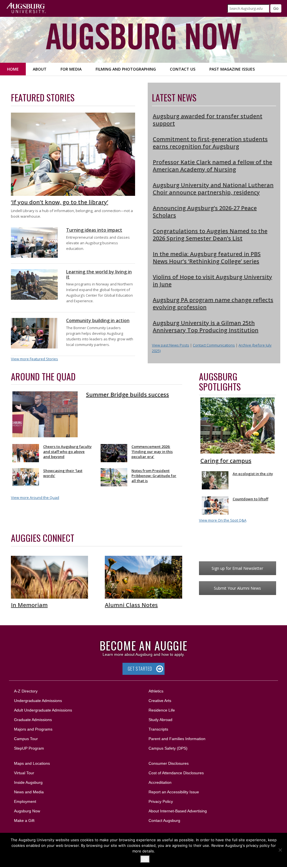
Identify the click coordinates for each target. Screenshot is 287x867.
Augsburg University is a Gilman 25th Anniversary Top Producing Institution (205, 326)
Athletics (156, 691)
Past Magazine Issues (232, 69)
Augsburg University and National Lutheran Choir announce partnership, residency (213, 188)
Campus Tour (26, 738)
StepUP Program (29, 748)
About (40, 69)
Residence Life (162, 710)
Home (13, 69)
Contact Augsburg (164, 820)
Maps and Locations (32, 763)
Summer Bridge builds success (127, 394)
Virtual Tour (24, 773)
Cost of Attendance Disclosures (176, 773)
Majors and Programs (33, 729)
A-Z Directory (26, 691)
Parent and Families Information (177, 738)
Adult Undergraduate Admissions (43, 710)
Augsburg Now (27, 811)
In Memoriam (29, 605)
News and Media (29, 792)
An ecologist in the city (253, 473)
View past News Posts (170, 345)
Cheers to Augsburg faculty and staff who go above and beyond (67, 451)
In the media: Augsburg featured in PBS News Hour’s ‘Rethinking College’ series (207, 257)
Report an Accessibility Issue (174, 792)
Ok (145, 859)
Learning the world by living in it (99, 274)
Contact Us (182, 69)
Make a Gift (24, 820)
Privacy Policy (161, 801)
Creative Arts (160, 700)
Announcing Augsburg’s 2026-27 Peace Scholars (205, 211)
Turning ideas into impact (94, 230)
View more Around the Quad (35, 497)
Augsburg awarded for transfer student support (207, 119)
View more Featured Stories (34, 358)
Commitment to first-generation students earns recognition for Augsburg (210, 142)
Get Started (140, 668)
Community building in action (97, 320)
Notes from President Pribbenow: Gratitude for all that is (153, 475)
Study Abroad (160, 719)
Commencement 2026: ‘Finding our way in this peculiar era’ (152, 451)
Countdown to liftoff (250, 498)
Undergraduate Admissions (38, 700)
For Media (71, 69)
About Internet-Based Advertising (178, 811)
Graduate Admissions (33, 719)
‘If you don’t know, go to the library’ (59, 202)
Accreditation (160, 782)
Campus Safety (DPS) (168, 748)
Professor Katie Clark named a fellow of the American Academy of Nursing (212, 165)
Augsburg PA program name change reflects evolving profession (213, 303)
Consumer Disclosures (169, 763)
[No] (280, 850)
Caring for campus (225, 460)
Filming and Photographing (126, 69)
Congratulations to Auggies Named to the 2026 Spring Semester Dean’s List (210, 234)
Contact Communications (214, 345)
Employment (25, 801)
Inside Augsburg (28, 782)
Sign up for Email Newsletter (237, 568)
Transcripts (158, 729)
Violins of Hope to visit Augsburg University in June (212, 280)
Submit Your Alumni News (237, 588)
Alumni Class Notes (131, 605)
